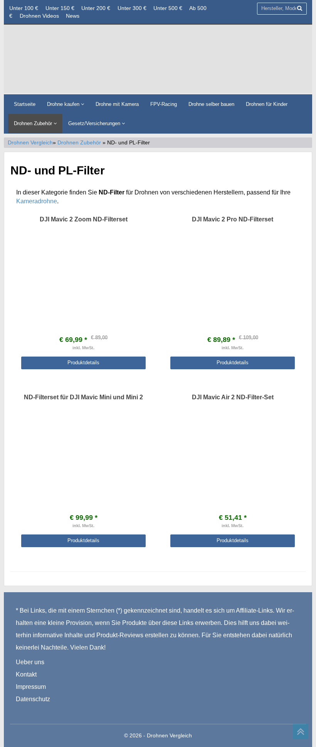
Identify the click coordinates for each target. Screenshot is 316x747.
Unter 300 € (132, 8)
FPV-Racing (163, 104)
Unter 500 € (167, 8)
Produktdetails (83, 362)
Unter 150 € (59, 8)
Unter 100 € (23, 8)
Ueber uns (30, 662)
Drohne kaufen (64, 104)
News (72, 16)
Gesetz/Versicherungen (95, 123)
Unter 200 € (95, 8)
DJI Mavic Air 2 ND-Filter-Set (233, 397)
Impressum (31, 686)
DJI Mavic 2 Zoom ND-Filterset (84, 219)
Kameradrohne (36, 201)
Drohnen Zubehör (34, 123)
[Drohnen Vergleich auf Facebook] (22, 711)
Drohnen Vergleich (30, 143)
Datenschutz (33, 699)
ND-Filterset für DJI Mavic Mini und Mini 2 (83, 397)
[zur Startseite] (158, 58)
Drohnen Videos (39, 16)
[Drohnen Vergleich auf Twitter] (38, 711)
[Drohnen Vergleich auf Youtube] (53, 711)
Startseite (24, 104)
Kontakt (26, 674)
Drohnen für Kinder (266, 104)
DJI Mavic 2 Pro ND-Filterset (232, 219)
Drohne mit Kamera (117, 104)
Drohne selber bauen (211, 104)
